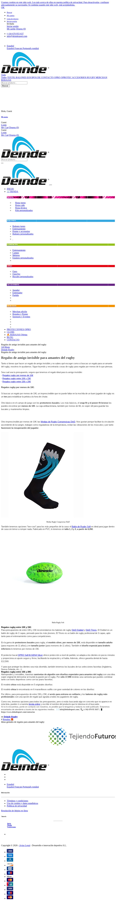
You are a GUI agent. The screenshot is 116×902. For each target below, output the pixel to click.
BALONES (21, 77)
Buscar (5, 86)
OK (3, 7)
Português (27, 48)
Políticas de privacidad (17, 806)
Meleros (16, 255)
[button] (10, 46)
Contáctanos (11, 827)
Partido (15, 295)
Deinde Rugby (7, 349)
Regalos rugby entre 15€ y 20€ (16, 381)
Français (19, 48)
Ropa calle (20, 205)
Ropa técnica (21, 208)
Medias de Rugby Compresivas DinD (58, 422)
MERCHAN (101, 77)
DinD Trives (91, 630)
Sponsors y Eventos (21, 316)
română (35, 48)
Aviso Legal (24, 845)
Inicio (9, 823)
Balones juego (18, 226)
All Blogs (5, 347)
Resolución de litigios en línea (14, 810)
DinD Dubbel (77, 630)
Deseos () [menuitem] (21, 29)
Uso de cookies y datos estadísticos (22, 803)
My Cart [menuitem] (5, 127)
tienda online (34, 704)
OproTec (16, 274)
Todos (4, 77)
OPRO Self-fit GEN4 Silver (30, 655)
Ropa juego (20, 203)
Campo (15, 253)
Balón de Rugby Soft (81, 526)
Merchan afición (19, 311)
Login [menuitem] (4, 125)
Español (11, 48)
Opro (14, 271)
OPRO (57, 77)
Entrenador (17, 293)
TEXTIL (11, 77)
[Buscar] (2, 163)
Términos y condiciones (17, 801)
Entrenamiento (18, 229)
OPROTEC (66, 77)
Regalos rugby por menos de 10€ (17, 375)
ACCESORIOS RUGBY (84, 77)
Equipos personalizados (23, 258)
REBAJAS (6, 80)
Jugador (16, 290)
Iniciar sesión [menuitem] (13, 26)
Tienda (9, 825)
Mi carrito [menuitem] (11, 29)
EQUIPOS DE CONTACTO (40, 77)
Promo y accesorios (21, 231)
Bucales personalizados (22, 276)
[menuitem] (10, 189)
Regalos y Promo (20, 314)
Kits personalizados (24, 210)
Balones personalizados (22, 234)
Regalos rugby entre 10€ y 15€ (16, 378)
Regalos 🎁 (8, 719)
